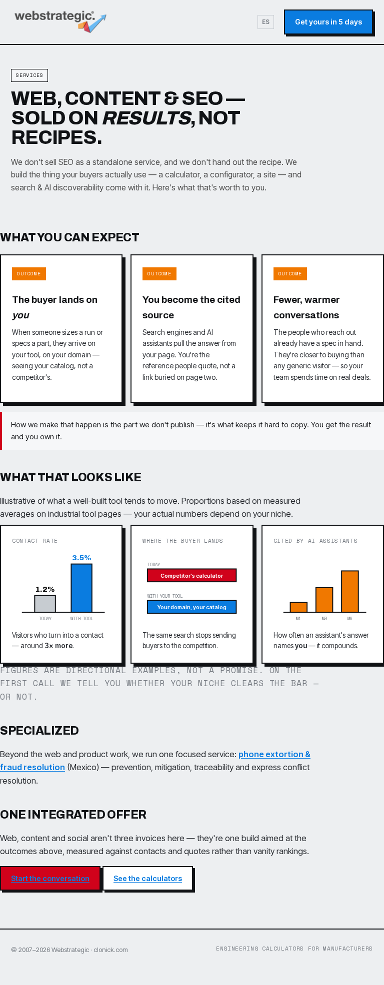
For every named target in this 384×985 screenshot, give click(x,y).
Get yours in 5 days (328, 21)
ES (266, 21)
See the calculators (148, 878)
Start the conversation (50, 878)
